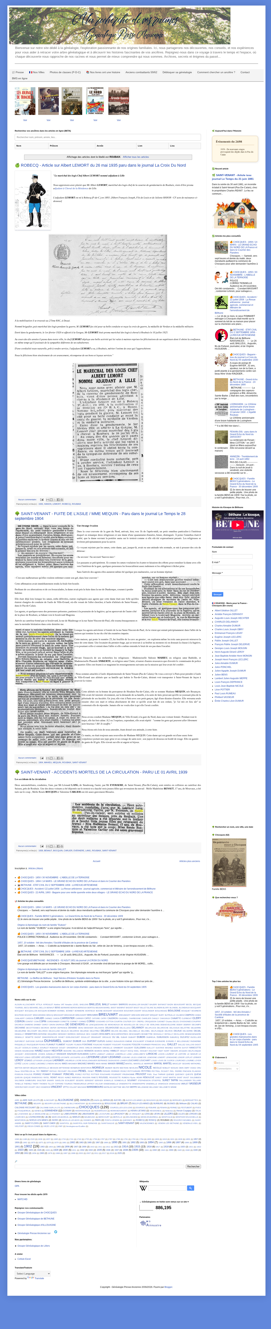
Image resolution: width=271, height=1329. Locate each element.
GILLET (18, 1048)
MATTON (18, 1068)
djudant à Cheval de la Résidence (72, 188)
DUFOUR (39, 1041)
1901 (17, 1146)
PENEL (82, 1070)
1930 (65, 1150)
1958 (34, 1153)
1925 (31, 1150)
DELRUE (178, 1031)
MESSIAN (54, 1068)
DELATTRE (185, 1028)
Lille (46, 1117)
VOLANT (73, 1087)
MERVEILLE (43, 1068)
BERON (73, 1008)
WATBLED (108, 1087)
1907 (76, 1147)
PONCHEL (68, 1074)
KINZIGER (72, 1054)
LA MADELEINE (39, 1114)
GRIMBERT (118, 1048)
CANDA (197, 1015)
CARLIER (68, 850)
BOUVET (28, 1015)
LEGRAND (114, 1057)
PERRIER (115, 1071)
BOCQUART (195, 1008)
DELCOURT (32, 1031)
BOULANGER (148, 1011)
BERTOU (91, 1008)
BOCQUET (19, 1011)
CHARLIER (146, 1018)
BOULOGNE (174, 1010)
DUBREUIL (151, 1037)
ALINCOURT (49, 1100)
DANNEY (37, 1025)
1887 (97, 1142)
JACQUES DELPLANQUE (190, 1051)
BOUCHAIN (118, 1011)
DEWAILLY (19, 1037)
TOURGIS (68, 1084)
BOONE (99, 1011)
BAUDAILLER (134, 1004)
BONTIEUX (90, 1011)
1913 (116, 1147)
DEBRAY (187, 1025)
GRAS (81, 1048)
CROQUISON (150, 1021)
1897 (178, 1142)
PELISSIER (73, 1071)
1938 (125, 1150)
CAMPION (189, 1015)
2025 (119, 1153)
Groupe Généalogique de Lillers (34, 1246)
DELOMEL (145, 1031)
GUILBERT (128, 1048)
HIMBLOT (114, 1051)
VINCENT (56, 1086)
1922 (199, 1147)
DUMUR (77, 1041)
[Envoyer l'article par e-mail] (41, 499)
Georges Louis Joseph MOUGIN (231, 648)
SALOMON (19, 1080)
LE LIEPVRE (180, 1054)
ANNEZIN (85, 1100)
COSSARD (100, 1021)
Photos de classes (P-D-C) (65, 72)
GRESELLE (107, 1048)
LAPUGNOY (119, 1114)
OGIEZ (193, 1068)
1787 (110, 1139)
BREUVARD (92, 1015)
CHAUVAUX (165, 1018)
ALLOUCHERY (28, 1004)
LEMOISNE (152, 1057)
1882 (72, 1142)
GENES (37, 1111)
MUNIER (108, 1068)
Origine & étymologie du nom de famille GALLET (42, 969)
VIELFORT (19, 1126)
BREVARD (135, 1015)
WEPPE (133, 1087)
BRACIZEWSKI (39, 1015)
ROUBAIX (76, 504)
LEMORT (57, 504)
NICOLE (145, 1067)
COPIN (42, 1021)
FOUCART (116, 1045)
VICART (31, 1087)
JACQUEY (19, 1054)
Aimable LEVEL (72, 1004)
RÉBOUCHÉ (148, 1077)
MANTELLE (138, 1064)
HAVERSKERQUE (83, 1111)
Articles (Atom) (35, 868)
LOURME (190, 1060)
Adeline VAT (59, 1004)
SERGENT (89, 1080)
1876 (48, 1142)
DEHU (80, 1028)
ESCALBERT (138, 1041)
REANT (53, 1077)
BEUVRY (37, 1104)
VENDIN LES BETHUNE (168, 1123)
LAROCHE (151, 1054)
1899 (195, 1142)
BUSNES (171, 1103)
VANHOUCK (163, 1084)
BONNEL (61, 1011)
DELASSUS (174, 1028)
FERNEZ (174, 1108)
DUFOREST (20, 1041)
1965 (42, 1153)
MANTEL (129, 1064)
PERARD (106, 1071)
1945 (179, 1150)
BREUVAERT (81, 1015)
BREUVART (108, 1014)
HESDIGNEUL (156, 1111)
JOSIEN (41, 1054)
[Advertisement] (223, 763)
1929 (55, 1150)
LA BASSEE (23, 1114)
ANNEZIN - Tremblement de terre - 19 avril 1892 (244, 457)
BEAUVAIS (151, 1100)
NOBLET (166, 1068)
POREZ (78, 1074)
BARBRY (114, 1004)
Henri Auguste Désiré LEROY (229, 652)
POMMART (57, 1074)
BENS (57, 1007)
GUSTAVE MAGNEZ (164, 1048)
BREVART (145, 1015)
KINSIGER (61, 1054)
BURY (161, 1015)
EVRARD (170, 1041)
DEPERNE (42, 1034)
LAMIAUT (101, 1054)
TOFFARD (59, 1084)
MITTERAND (64, 1068)
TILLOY (51, 1084)
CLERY (196, 1018)
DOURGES (140, 1108)
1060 (17, 1139)
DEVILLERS (179, 1034)
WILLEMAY (154, 1087)
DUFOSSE (30, 1041)
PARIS (98, 1120)
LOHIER (123, 1060)
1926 (39, 1150)
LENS (147, 1114)
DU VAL (116, 1037)
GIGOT (198, 1045)
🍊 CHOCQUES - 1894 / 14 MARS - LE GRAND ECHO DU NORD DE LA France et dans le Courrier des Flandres (74, 881)
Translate (39, 1278)
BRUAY (124, 1103)
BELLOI (42, 1008)
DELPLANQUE (157, 1031)
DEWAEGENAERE (193, 1034)
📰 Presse (18, 72)
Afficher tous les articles (136, 157)
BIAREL (106, 1008)
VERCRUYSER (21, 1087)
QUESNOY (180, 1074)
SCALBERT (70, 1080)
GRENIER (97, 1048)
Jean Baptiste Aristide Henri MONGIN (233, 656)
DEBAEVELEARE (168, 1025)
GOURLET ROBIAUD (49, 1048)
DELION (114, 1031)
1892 (133, 1142)
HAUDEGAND (28, 1051)
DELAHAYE (99, 1028)
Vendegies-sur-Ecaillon (75, 1126)
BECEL (189, 1004)
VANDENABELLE (110, 1084)
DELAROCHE (162, 1028)
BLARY (166, 1008)
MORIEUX (98, 1067)
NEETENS (124, 1068)
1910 (92, 1147)
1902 (28, 1146)
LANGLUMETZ (139, 1054)
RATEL (46, 1077)
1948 (187, 1150)
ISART (166, 1051)
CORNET (74, 1021)
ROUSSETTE (115, 1077)
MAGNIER (72, 1064)
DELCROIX (43, 1031)
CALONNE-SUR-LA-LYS (50, 1108)
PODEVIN (19, 1074)
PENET (91, 1071)
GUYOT (185, 1048)
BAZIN (170, 1004)
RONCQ (152, 1120)
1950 (17, 1153)
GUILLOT (151, 1048)
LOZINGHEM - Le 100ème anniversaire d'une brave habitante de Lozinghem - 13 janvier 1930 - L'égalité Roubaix (243, 409)
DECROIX (45, 1028)
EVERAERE (79, 850)
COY (134, 1021)
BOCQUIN (58, 850)
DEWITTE (29, 1037)
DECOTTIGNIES (33, 1028)
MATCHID (22, 1199)
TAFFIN (174, 1080)
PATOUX (53, 1071)
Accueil (96, 861)
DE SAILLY (141, 1025)
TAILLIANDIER (185, 1080)
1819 (164, 1139)
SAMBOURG (30, 1080)
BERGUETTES (191, 1100)
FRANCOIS (156, 1045)
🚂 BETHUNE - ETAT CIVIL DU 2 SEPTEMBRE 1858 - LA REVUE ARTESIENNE (58, 885)
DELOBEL (123, 1031)
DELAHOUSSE (112, 1028)
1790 (118, 1139)
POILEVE (28, 1074)
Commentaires (224, 1068)
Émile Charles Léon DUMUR (229, 701)
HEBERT (47, 1051)
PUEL (149, 1074)
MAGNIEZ (82, 1063)
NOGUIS (174, 1068)
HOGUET (144, 1051)
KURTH (93, 1054)
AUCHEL (118, 1100)
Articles (220, 1063)
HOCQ (130, 1051)
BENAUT (48, 850)
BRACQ (49, 1015)
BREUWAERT (125, 1015)
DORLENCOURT (73, 1037)
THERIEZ (28, 1084)
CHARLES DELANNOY (226, 622)
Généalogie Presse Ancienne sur (34, 1233)
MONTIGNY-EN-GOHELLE (187, 1117)
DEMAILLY (19, 1034)
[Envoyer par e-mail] (48, 500)
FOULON (136, 1044)
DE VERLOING (153, 1025)
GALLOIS (190, 1045)
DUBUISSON (163, 1037)
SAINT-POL (64, 1123)
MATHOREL (196, 1064)
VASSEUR (195, 1083)
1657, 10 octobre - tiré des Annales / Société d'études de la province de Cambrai (58, 942)
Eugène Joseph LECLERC (228, 637)
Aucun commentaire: (27, 499)
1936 (108, 1150)
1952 (26, 1153)
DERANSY (62, 1034)
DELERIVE (74, 1031)
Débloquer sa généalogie (177, 72)
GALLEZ (181, 1045)
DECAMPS (196, 1025)
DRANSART (96, 1037)
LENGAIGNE (171, 1057)
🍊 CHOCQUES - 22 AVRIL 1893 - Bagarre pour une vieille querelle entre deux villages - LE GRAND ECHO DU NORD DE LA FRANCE (85, 892)
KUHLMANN (83, 1054)
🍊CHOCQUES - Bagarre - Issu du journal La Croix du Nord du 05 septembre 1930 (244, 357)
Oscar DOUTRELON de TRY (27, 1071)
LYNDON (50, 1064)
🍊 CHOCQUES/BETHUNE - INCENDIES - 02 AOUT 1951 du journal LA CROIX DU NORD (63, 960)
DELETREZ (95, 1031)
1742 (79, 1139)
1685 (56, 1139)
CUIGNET (161, 1021)
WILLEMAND (143, 1087)
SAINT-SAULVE (107, 1123)
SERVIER (99, 1080)
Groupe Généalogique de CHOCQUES (37, 1212)
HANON (47, 504)
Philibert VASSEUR (224, 697)
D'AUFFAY (196, 1021)
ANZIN (96, 1100)
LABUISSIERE (87, 1114)
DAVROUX (60, 1025)
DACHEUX (19, 1025)
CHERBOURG (70, 1108)
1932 (82, 1150)
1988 (57, 1153)
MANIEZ (120, 1063)
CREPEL (140, 1021)
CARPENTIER (67, 1018)
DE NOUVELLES (128, 1025)
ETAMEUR (149, 1041)
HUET (160, 1051)
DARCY (45, 1025)
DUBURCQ (174, 1037)
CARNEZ (48, 1018)
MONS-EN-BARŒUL (149, 1117)
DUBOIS (141, 1037)
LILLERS (168, 1113)
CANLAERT (20, 1018)
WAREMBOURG (95, 1087)
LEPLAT (188, 1057)
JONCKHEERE (31, 1054)
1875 (41, 1142)
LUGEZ (32, 1064)
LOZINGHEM (35, 1117)
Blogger (168, 1287)
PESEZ (123, 1071)
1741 (71, 1139)
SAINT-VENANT (79, 762)
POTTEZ (86, 1074)
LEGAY (104, 1057)
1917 (158, 1147)
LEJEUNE (125, 1057)
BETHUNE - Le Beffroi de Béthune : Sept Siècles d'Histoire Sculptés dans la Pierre (59, 978)
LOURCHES (180, 1060)
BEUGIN (99, 1008)
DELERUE (84, 1031)
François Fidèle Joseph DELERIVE (232, 644)
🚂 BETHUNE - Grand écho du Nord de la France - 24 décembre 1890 (244, 382)
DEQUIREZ (52, 1034)
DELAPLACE (150, 1028)
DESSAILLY (158, 1034)
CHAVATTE (176, 1018)
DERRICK (71, 1034)
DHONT (37, 1037)
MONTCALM (167, 1117)
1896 (168, 1142)
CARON (56, 1018)
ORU (199, 1068)
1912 (108, 1147)
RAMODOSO (37, 1077)
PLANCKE (196, 1071)
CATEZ (87, 1018)
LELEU (134, 1057)
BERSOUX (82, 1008)
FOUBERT (107, 1045)
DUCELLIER (195, 1037)
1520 (32, 1139)
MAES (64, 1063)
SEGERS (80, 1080)
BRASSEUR (69, 1015)
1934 (90, 1150)
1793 (133, 1139)
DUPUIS (101, 1041)
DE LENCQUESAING (95, 1025)
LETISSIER (37, 1060)
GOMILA (35, 1048)
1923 (21, 1149)
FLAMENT (60, 1044)
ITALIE (198, 1111)
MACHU (58, 1064)
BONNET (70, 1011)
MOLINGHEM (131, 1117)
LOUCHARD (133, 1060)
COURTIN (118, 1021)
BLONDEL (174, 1008)
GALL (163, 1045)
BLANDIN (158, 1008)
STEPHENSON (144, 1080)
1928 (47, 1150)
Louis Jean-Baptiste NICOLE (229, 686)
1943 (163, 1150)
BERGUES (177, 1100)
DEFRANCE (62, 1028)
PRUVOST (141, 1074)
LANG (88, 850)
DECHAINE (20, 1028)
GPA (17, 1186)
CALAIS (194, 1103)
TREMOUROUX (79, 1084)
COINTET (29, 1021)
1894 (151, 1142)
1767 (102, 1139)
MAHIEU (48, 762)
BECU (26, 1008)
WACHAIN (81, 1087)
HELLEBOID (78, 1051)
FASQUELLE (20, 1045)
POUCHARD (105, 1074)
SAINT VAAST (183, 1077)
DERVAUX (81, 1034)
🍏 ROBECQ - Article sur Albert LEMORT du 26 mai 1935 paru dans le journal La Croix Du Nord (100, 165)
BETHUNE (21, 1103)
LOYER (197, 1060)
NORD (55, 1120)
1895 (161, 1142)
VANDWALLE (151, 1084)
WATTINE (117, 1087)
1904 (41, 762)
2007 (88, 1153)
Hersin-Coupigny (184, 1111)
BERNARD (65, 1008)
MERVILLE (117, 1117)
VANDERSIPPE (138, 1084)
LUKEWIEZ (41, 1064)
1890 (114, 1142)
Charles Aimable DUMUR (227, 625)
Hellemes (169, 1111)
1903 (42, 1147)
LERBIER (197, 1057)
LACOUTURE (104, 1114)
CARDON (29, 1018)
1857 (196, 1139)
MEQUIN (57, 762)
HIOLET (123, 1051)
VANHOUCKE (174, 1084)
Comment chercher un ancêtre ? (216, 72)
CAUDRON (112, 1018)
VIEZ (38, 1087)
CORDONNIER (53, 1021)
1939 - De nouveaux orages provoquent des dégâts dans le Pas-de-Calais (237, 152)
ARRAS (106, 1100)
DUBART (132, 1037)
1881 (64, 1142)
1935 (41, 504)
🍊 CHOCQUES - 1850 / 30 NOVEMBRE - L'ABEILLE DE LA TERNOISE (53, 877)
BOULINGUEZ (161, 1011)
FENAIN (163, 1108)
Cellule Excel (24, 1259)
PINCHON (187, 1071)
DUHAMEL (53, 1041)
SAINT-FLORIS (32, 1123)
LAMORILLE (120, 1054)
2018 (112, 1153)
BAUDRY (153, 1004)
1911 (100, 1147)
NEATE (116, 1068)
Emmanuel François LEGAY (229, 633)
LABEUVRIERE (71, 1114)
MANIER (112, 1063)
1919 (175, 1147)
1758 (95, 1139)
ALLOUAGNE (66, 1099)
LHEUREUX (70, 1060)
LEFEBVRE (93, 1057)
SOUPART (132, 1080)
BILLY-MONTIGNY (77, 1104)
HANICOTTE (195, 1048)
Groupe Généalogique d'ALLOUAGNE (37, 1225)
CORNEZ (82, 1021)
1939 (41, 850)
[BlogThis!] (51, 500)
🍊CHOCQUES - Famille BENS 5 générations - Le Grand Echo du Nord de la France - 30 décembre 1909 (70, 916)
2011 (96, 1153)
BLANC (150, 1008)
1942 (154, 1150)
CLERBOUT (187, 1018)
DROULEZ (106, 1037)
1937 (116, 1150)
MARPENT (148, 1064)
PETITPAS (146, 1071)
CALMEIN (180, 1015)
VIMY (60, 1126)
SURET (166, 1080)
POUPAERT (116, 1074)
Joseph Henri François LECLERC (232, 659)
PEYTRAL (156, 1071)
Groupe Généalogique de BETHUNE (35, 1218)
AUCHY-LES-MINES (134, 1100)
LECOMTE (65, 1057)
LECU (83, 1057)
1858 (17, 1142)
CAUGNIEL (123, 1018)
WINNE (174, 1087)
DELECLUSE (54, 1031)
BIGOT (137, 1008)
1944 (171, 1150)
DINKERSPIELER (49, 1037)
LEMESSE (141, 1057)
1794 (141, 1139)
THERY (35, 1084)
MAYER (26, 1068)
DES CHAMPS (92, 1034)
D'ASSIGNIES (186, 1021)
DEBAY (179, 1025)
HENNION (88, 1051)
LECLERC (36, 1057)
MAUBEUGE (89, 1117)
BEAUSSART (179, 1004)
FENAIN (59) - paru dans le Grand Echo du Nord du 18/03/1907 (243, 434)
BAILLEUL (95, 1004)
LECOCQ (55, 1057)
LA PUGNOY (54, 1114)
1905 (58, 1147)
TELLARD (196, 1080)
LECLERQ (46, 1057)
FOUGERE (126, 1045)
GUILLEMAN (140, 1048)
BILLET (143, 1008)
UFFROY (91, 1084)
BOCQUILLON (31, 1011)
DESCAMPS (104, 1034)
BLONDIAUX (184, 1008)
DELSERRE (188, 1031)
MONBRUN (75, 1068)
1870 (33, 1142)
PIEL (172, 1071)
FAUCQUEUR (32, 1045)
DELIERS (105, 1031)
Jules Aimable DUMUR (226, 663)
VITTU (66, 1087)
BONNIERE (79, 1011)
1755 (87, 1139)
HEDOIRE (67, 1051)
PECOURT (62, 1071)
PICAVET (165, 1071)
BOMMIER (52, 1011)
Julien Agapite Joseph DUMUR (230, 670)
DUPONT (92, 1041)
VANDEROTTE (125, 1084)
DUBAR (124, 1037)
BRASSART (59, 1015)
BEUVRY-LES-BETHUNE (55, 1104)
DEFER (53, 1028)
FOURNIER (146, 1045)
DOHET (61, 1037)
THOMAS (43, 1084)
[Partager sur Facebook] (58, 500)
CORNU (91, 1021)
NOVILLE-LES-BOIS (71, 1120)
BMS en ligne (19, 78)
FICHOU (42, 1045)
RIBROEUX (76, 1077)
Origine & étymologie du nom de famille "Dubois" (42, 925)
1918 (166, 1146)
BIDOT (114, 1008)
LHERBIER (58, 1060)
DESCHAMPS (135, 1034)
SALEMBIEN (195, 1077)
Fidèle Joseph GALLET (226, 640)
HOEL (136, 1051)
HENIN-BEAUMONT (118, 1111)
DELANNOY (138, 1027)
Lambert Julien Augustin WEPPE (231, 678)
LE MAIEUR (192, 1054)
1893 (142, 1142)
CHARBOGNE (135, 1018)
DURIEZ (109, 1041)
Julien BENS (221, 674)
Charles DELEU (172, 1021)
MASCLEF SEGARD (181, 1064)
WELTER (125, 1087)
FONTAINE (87, 1044)
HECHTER (57, 1050)
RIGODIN (86, 1077)
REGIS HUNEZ (64, 1077)
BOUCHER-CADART (132, 1011)
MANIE (104, 1064)
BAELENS (84, 1004)
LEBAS (27, 1057)
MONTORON (86, 1068)
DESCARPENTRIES (119, 1034)
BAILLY (106, 1004)
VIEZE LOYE (49, 1126)
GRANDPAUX (72, 1048)
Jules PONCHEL (223, 667)
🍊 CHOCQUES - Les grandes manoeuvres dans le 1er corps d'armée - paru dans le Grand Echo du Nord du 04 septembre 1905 (82, 987)
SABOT (158, 1077)
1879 (56, 1142)
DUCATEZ (185, 1037)
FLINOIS (78, 1045)
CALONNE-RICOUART (25, 1107)
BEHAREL (34, 1008)
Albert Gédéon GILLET (226, 610)
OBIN (181, 1068)
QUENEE (170, 1074)
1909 (84, 1147)
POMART (46, 1074)
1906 (67, 1146)
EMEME (128, 1041)
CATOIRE (96, 1018)
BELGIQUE (164, 1100)
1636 (40, 1139)
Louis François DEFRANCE (228, 682)
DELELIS (65, 1031)
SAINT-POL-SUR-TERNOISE (85, 1123)
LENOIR (181, 1057)
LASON (161, 1054)
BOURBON (196, 1011)
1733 (63, 1139)
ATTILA (39, 1004)
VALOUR (99, 1084)
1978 (50, 1153)
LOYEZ (18, 1063)
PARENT (45, 1071)
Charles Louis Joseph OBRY (229, 629)
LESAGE (28, 1060)
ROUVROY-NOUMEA (182, 1120)
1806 (157, 1139)
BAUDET (145, 1004)
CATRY (104, 1018)
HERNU (106, 1051)
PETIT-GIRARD (133, 1071)
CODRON (20, 1021)
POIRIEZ (37, 1074)
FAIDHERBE (195, 1041)
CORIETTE (65, 1021)
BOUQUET (186, 1011)
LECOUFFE (75, 1057)
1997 (65, 1153)
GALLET (172, 1044)
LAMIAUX (110, 1054)
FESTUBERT (186, 1108)
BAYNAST (162, 1004)
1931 (74, 1150)
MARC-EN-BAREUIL (60, 1117)
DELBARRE (196, 1028)
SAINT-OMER (49, 1123)
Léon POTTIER (222, 689)
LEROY (19, 1060)
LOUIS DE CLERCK (166, 1060)
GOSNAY (67, 1111)
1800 (149, 1139)
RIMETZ (94, 1077)
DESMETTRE (147, 1034)
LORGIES (193, 1114)
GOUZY (62, 1048)
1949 (195, 1150)
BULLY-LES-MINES (141, 1103)
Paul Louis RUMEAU (225, 693)
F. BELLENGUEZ (182, 1041)
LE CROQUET (135, 1114)
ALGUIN (18, 1004)
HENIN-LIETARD (138, 1111)
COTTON (109, 1021)
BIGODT (129, 1008)
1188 (24, 1139)
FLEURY (70, 1045)
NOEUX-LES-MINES (38, 1120)
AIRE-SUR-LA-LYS (31, 1100)
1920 (182, 1147)
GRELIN (88, 1048)
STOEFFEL (156, 1080)
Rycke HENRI (136, 1077)
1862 (25, 1142)
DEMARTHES (31, 1034)
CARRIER (79, 1018)
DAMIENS (29, 1025)
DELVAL (197, 1031)
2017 (104, 1153)
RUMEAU (126, 1077)
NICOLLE (157, 1068)
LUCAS (25, 1064)
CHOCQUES (89, 1107)
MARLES (76, 1117)
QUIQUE (27, 1077)
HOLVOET (153, 1051)
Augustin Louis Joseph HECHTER (232, 618)
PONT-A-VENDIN (112, 1120)
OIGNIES (87, 1120)
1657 (48, 1139)
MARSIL (158, 1063)
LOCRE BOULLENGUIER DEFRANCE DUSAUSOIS (97, 1060)
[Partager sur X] (55, 500)
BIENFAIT (121, 1008)
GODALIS (26, 1048)
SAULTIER (41, 1080)
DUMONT (67, 1041)
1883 (81, 1142)
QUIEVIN (18, 1077)
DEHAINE (72, 1028)
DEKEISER (88, 1028)
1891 (124, 1142)
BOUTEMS (19, 1015)
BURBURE (158, 1103)
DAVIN (52, 1025)
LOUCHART (145, 1060)
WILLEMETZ (164, 1087)
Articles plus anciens (189, 861)
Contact (245, 72)
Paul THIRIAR (159, 1074)
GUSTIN (177, 1048)
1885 (89, 1142)
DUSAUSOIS (119, 1041)
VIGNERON (45, 1087)
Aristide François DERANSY (229, 614)
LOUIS (154, 1060)
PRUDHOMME (128, 1074)
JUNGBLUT (51, 1054)
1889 (106, 1142)
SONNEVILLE (120, 1080)
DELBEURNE (20, 1031)
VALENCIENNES (147, 1123)
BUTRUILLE (170, 1015)
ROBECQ (66, 504)
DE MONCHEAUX (112, 1025)
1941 (147, 1150)
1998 (73, 1153)
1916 (149, 1146)
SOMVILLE (108, 1080)
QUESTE (189, 1074)
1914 (125, 1146)
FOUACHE (97, 1045)
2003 (81, 1153)
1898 (187, 1142)
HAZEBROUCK (100, 1111)
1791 (126, 1139)
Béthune (183, 1103)
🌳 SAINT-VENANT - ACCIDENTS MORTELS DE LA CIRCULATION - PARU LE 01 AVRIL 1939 (101, 772)
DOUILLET (85, 1037)
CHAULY (155, 1018)
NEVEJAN (133, 1068)
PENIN (98, 1071)
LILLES (181, 1114)
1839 (180, 1139)
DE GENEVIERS (75, 1024)
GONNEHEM (51, 1110)
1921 (191, 1147)
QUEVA (197, 1074)
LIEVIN (157, 1114)
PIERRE (178, 1071)
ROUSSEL (103, 1077)
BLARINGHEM (95, 1104)
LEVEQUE (47, 1060)
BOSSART (107, 1011)
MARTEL (167, 1063)
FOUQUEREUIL (24, 1111)
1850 (188, 1139)
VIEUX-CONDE (33, 1126)
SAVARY (50, 1080)
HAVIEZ (39, 1050)
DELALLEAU (125, 1028)
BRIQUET (154, 1015)
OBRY (187, 1068)
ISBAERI (174, 1051)
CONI (36, 1021)
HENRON (98, 1051)
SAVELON (59, 1080)
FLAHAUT (50, 1044)
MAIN (98, 1064)
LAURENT (169, 1054)
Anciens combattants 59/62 (141, 72)
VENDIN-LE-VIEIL (190, 1123)
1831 (172, 1139)
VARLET (185, 1084)
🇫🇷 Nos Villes (36, 72)
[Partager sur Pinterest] (62, 500)
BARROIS (123, 1004)
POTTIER (95, 1074)
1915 (137, 1146)
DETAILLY (168, 1034)
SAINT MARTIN (169, 1077)
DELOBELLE (134, 1031)
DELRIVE (169, 1031)
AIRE (17, 1100)
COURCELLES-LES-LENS (121, 1108)
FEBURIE (152, 1108)
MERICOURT (104, 1117)
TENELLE (19, 1084)
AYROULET (48, 1004)
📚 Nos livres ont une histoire (103, 72)
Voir (25, 120)
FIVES (198, 1108)
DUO (84, 1041)
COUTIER (127, 1021)
